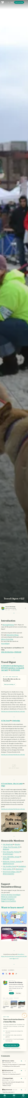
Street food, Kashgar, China (11, 872)
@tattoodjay (16, 720)
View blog (18, 993)
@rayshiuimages (8, 854)
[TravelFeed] (2, 2)
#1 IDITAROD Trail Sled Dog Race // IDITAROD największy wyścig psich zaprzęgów (12, 668)
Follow (11, 993)
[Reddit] (13, 973)
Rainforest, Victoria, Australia (12, 861)
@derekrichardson (7, 652)
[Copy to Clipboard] (16, 973)
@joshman (6, 849)
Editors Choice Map (7, 639)
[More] (25, 2)
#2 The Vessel (5, 720)
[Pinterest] (9, 973)
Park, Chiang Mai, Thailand (11, 852)
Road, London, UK (8, 869)
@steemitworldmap (12, 635)
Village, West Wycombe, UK (11, 847)
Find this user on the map (19, 711)
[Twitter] (6, 973)
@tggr (3, 786)
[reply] (21, 1061)
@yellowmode (15, 670)
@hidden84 (17, 652)
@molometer (20, 869)
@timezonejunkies (8, 874)
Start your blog (19, 2)
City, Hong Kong (8, 844)
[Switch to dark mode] (8, 2)
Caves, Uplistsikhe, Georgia (11, 857)
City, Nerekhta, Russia (9, 866)
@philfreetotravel (8, 863)
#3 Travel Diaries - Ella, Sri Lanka (12, 783)
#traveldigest (5, 643)
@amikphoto (22, 866)
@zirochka (6, 859)
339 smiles (4, 970)
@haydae (17, 844)
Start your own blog (8, 684)
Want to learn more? (12, 907)
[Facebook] (3, 973)
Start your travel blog (10, 1045)
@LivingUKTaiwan (8, 625)
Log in (12, 2)
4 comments (11, 970)
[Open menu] (25, 608)
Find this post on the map (7, 711)
